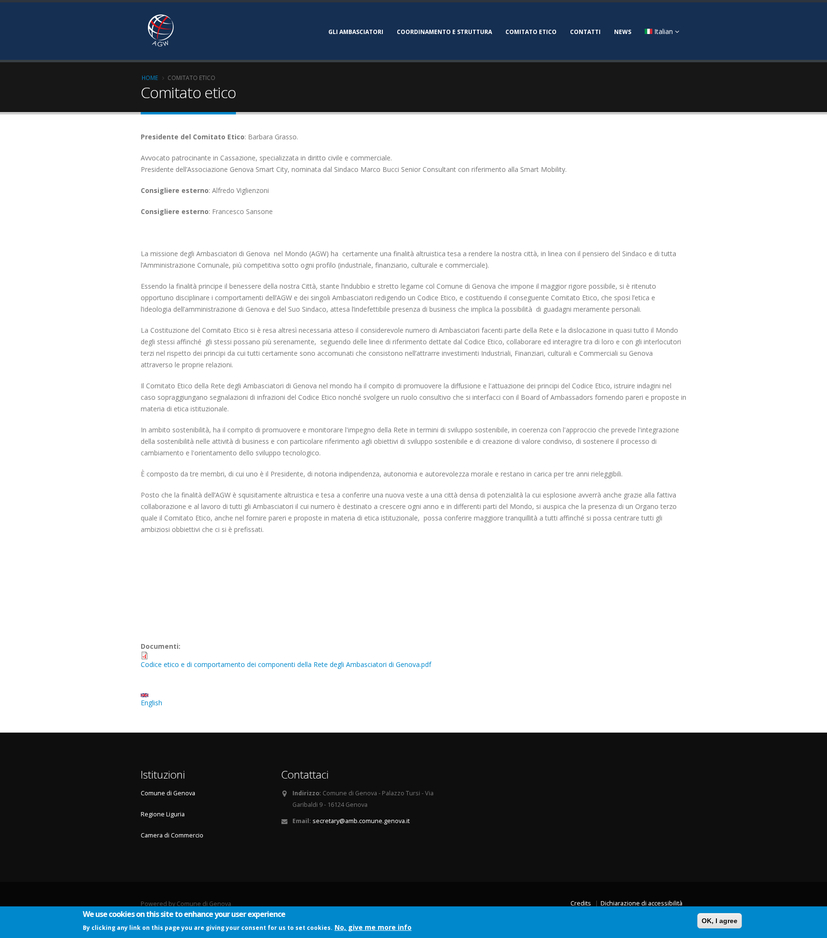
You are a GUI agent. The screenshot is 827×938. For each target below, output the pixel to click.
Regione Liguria (163, 814)
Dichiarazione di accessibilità (641, 903)
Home (150, 77)
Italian (663, 31)
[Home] (220, 29)
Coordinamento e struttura (444, 32)
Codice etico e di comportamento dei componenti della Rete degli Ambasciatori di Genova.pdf (286, 664)
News (622, 32)
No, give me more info (373, 926)
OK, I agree (720, 921)
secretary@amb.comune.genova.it (361, 821)
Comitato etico (531, 32)
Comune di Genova (168, 793)
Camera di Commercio (172, 835)
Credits (580, 903)
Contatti (585, 32)
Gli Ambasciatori (355, 32)
